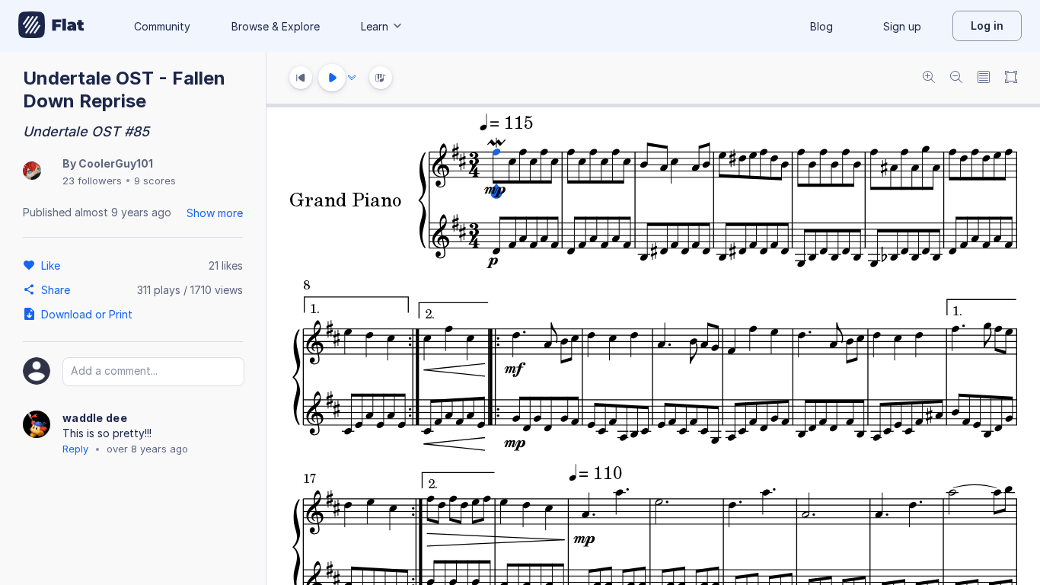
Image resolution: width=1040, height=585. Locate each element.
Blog (821, 26)
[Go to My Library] (51, 25)
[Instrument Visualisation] (380, 77)
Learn (374, 26)
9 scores (155, 180)
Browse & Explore (275, 26)
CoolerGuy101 (115, 163)
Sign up (902, 26)
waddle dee (94, 417)
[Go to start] (300, 77)
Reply (75, 449)
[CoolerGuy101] (32, 171)
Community (162, 26)
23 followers (92, 180)
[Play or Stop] (332, 77)
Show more (215, 212)
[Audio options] (352, 77)
